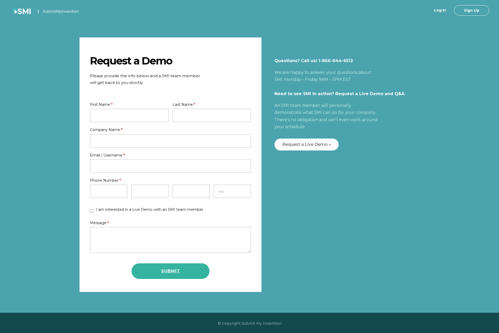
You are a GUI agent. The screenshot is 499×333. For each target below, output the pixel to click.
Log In (440, 10)
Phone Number (105, 180)
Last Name (184, 104)
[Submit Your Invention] (46, 11)
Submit (170, 271)
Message (99, 222)
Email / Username (107, 155)
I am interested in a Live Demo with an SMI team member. (150, 209)
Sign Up (471, 10)
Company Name (106, 129)
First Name (101, 104)
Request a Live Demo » (306, 144)
